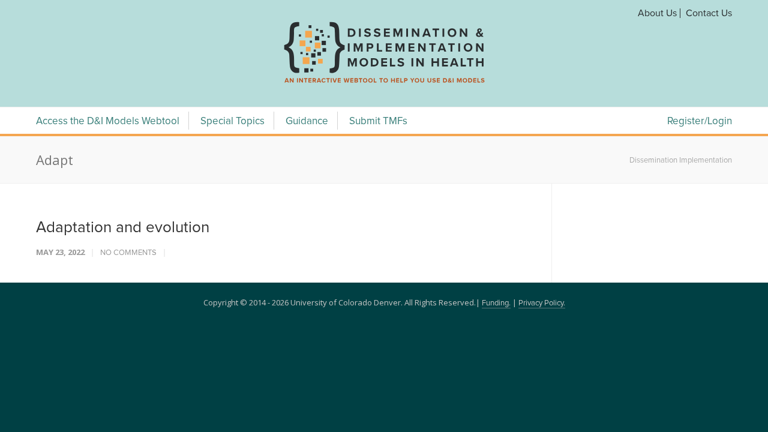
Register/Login (699, 121)
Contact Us (709, 13)
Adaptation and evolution (122, 227)
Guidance (307, 121)
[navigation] (384, 83)
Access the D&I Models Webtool (107, 121)
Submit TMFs (378, 121)
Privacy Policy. (541, 303)
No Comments (128, 253)
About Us (657, 13)
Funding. (496, 303)
